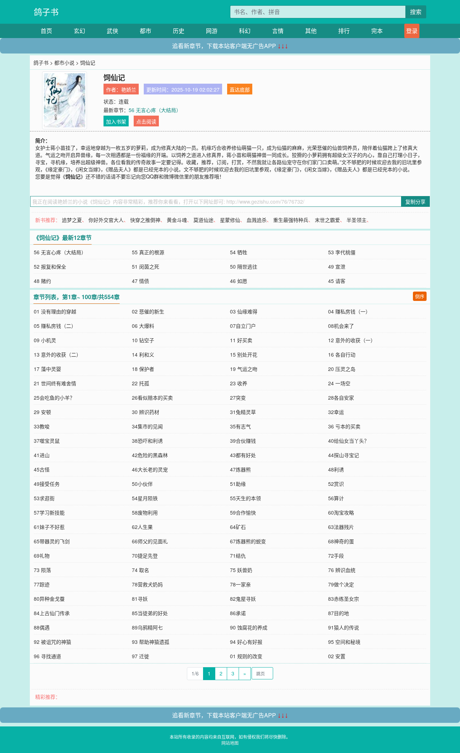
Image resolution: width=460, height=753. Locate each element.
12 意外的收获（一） (352, 340)
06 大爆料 (143, 325)
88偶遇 (42, 627)
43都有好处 (243, 455)
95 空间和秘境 (344, 641)
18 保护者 (143, 368)
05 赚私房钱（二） (55, 325)
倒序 (419, 296)
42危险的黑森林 (150, 455)
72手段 (336, 555)
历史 (178, 31)
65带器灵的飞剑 (52, 541)
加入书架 (116, 121)
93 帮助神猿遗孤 (150, 641)
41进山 (42, 455)
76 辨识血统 (341, 569)
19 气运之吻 (243, 368)
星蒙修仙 (230, 219)
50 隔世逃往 (243, 266)
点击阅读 (146, 121)
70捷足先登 (145, 555)
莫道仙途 (203, 219)
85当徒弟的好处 (150, 613)
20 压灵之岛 (341, 368)
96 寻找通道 (47, 656)
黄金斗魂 (177, 219)
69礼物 (42, 555)
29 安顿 (42, 411)
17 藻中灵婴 (47, 368)
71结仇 (238, 555)
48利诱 (336, 469)
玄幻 (79, 31)
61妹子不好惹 (49, 526)
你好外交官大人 (106, 219)
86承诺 (238, 613)
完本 (377, 31)
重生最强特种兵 (290, 219)
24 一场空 (339, 383)
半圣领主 (356, 219)
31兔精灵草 (243, 411)
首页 (46, 31)
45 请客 (336, 280)
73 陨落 (42, 569)
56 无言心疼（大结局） (155, 109)
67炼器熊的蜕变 (248, 541)
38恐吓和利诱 (147, 440)
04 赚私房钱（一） (349, 311)
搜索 (416, 12)
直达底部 (240, 89)
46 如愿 (238, 280)
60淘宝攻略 (341, 512)
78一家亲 (240, 584)
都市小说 (64, 62)
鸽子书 (46, 12)
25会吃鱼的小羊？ (54, 397)
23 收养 (238, 383)
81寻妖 (140, 598)
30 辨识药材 (145, 411)
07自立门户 (243, 325)
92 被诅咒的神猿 (52, 641)
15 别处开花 (243, 354)
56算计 (336, 498)
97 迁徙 (140, 656)
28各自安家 (341, 397)
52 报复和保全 (50, 266)
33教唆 (42, 426)
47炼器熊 (240, 469)
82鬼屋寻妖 (243, 598)
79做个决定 (341, 584)
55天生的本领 (245, 498)
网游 (211, 31)
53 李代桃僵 (341, 252)
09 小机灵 (45, 340)
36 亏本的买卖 (344, 426)
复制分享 (415, 201)
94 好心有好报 (246, 641)
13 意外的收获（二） (57, 354)
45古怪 (42, 469)
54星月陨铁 (145, 498)
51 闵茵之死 (145, 266)
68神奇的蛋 (341, 541)
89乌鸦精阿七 (147, 627)
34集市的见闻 (147, 426)
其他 (311, 31)
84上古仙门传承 (52, 613)
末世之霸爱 (327, 219)
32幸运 (336, 411)
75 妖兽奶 (241, 569)
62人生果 (142, 526)
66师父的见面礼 (150, 541)
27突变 (238, 397)
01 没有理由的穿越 (55, 311)
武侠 (112, 31)
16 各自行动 (341, 354)
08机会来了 (341, 325)
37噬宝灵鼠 (47, 440)
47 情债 (140, 280)
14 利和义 (143, 354)
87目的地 (338, 613)
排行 (344, 31)
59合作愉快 (243, 512)
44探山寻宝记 (343, 455)
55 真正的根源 (148, 252)
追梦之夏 (72, 219)
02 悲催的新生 (148, 311)
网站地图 (230, 743)
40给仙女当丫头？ (348, 440)
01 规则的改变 (246, 656)
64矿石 (238, 526)
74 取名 (140, 569)
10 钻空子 (143, 340)
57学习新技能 (49, 512)
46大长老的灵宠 (150, 469)
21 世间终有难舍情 (55, 383)
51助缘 (238, 483)
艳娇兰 (128, 89)
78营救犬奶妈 (147, 584)
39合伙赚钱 (243, 440)
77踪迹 (42, 584)
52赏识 (336, 483)
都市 (145, 31)
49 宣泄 (336, 266)
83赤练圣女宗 (343, 598)
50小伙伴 (142, 483)
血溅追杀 (257, 219)
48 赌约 (42, 280)
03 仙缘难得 (243, 311)
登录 (412, 31)
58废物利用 (145, 512)
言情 (278, 31)
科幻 (244, 31)
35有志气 (240, 426)
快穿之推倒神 (145, 219)
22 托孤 (140, 383)
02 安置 (336, 656)
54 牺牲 (238, 252)
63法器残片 (341, 526)
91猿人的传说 (343, 627)
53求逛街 (44, 498)
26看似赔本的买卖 (152, 397)
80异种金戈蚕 (49, 598)
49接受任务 (47, 483)
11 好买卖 (241, 340)
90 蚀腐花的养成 (248, 627)
